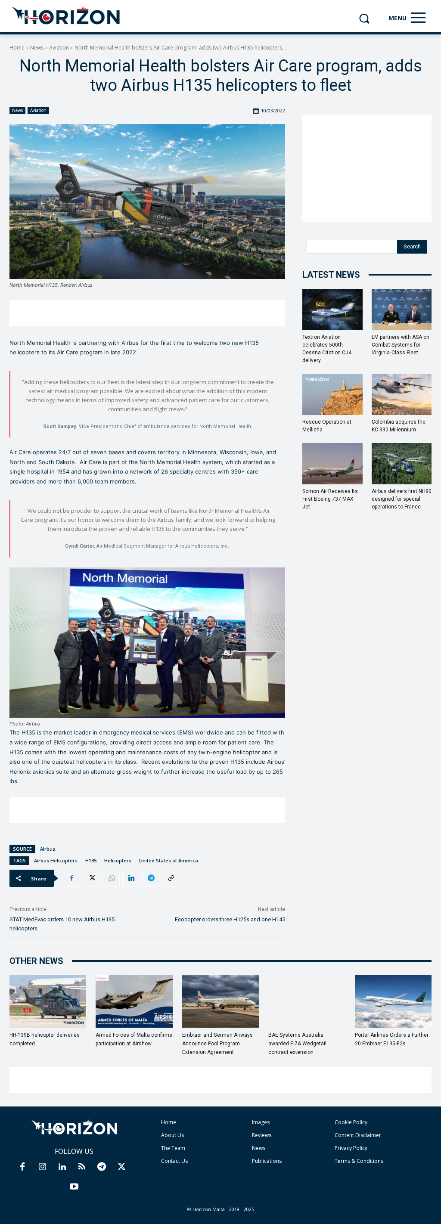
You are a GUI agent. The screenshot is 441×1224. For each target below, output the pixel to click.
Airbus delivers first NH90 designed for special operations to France (402, 499)
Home (17, 47)
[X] (91, 878)
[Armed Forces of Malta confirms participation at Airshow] (134, 1001)
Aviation (59, 47)
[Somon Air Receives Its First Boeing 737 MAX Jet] (332, 463)
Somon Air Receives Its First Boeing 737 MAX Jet (330, 499)
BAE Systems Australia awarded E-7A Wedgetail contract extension (297, 1043)
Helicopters (117, 860)
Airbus (47, 849)
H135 (90, 860)
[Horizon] (66, 16)
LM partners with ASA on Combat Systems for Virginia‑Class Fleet (400, 345)
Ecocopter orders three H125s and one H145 (230, 919)
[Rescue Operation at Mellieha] (332, 394)
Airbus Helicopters (56, 860)
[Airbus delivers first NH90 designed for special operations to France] (402, 463)
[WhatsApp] (111, 878)
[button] (364, 18)
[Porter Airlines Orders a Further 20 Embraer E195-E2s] (393, 1001)
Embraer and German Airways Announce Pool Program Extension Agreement (217, 1043)
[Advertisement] (147, 313)
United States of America (168, 860)
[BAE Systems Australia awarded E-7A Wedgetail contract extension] (306, 1001)
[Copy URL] (170, 878)
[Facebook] (71, 878)
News (36, 47)
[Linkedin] (131, 878)
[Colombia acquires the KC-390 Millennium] (402, 394)
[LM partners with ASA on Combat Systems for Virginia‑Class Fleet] (402, 309)
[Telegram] (150, 878)
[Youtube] (74, 1187)
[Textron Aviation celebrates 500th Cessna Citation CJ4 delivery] (332, 309)
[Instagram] (42, 1167)
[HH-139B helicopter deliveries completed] (47, 1001)
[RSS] (82, 1167)
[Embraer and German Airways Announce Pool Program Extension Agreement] (220, 1001)
